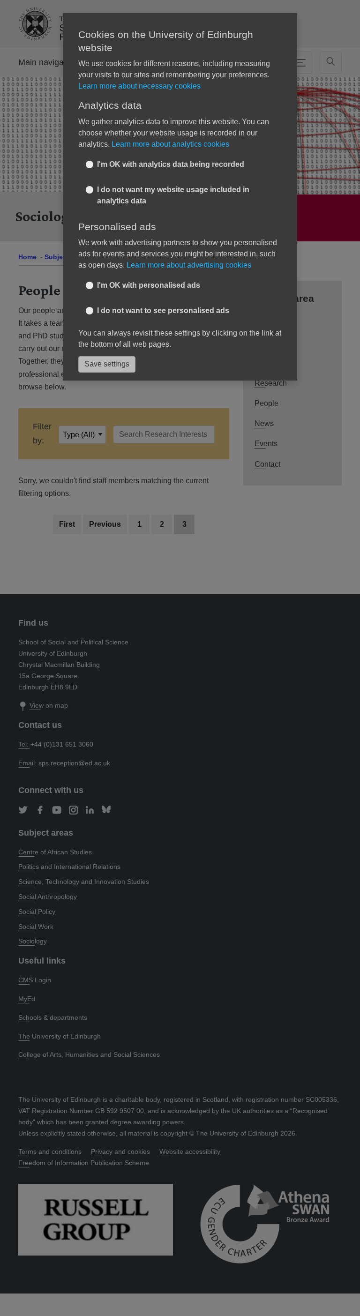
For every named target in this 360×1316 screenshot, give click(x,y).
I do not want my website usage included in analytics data (173, 195)
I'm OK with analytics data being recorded (170, 164)
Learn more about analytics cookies (170, 144)
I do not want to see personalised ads (163, 310)
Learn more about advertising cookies (189, 265)
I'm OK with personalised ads (148, 285)
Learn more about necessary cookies (139, 86)
